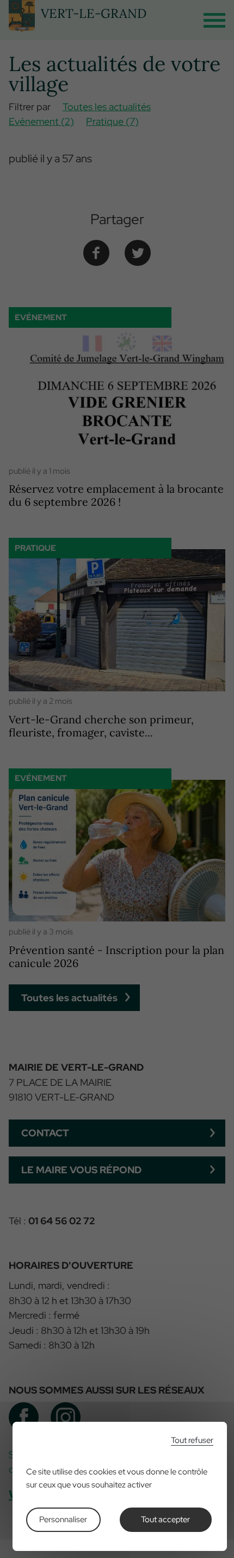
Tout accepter (165, 1519)
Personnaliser (63, 1519)
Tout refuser (192, 1440)
